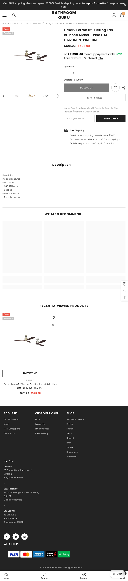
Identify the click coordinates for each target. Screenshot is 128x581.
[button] (3, 95)
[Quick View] (53, 325)
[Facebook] (7, 536)
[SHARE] (123, 88)
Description (61, 165)
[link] (22, 281)
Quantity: (69, 66)
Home (5, 23)
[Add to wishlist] (115, 87)
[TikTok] (24, 536)
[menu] (4, 15)
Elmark (30, 380)
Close (125, 5)
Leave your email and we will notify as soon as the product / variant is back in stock (91, 110)
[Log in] (114, 15)
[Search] (14, 15)
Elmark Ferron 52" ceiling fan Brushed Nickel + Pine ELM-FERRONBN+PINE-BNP (30, 386)
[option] (30, 55)
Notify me (30, 373)
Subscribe (111, 118)
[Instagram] (15, 536)
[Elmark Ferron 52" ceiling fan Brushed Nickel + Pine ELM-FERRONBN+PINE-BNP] (30, 340)
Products (17, 23)
